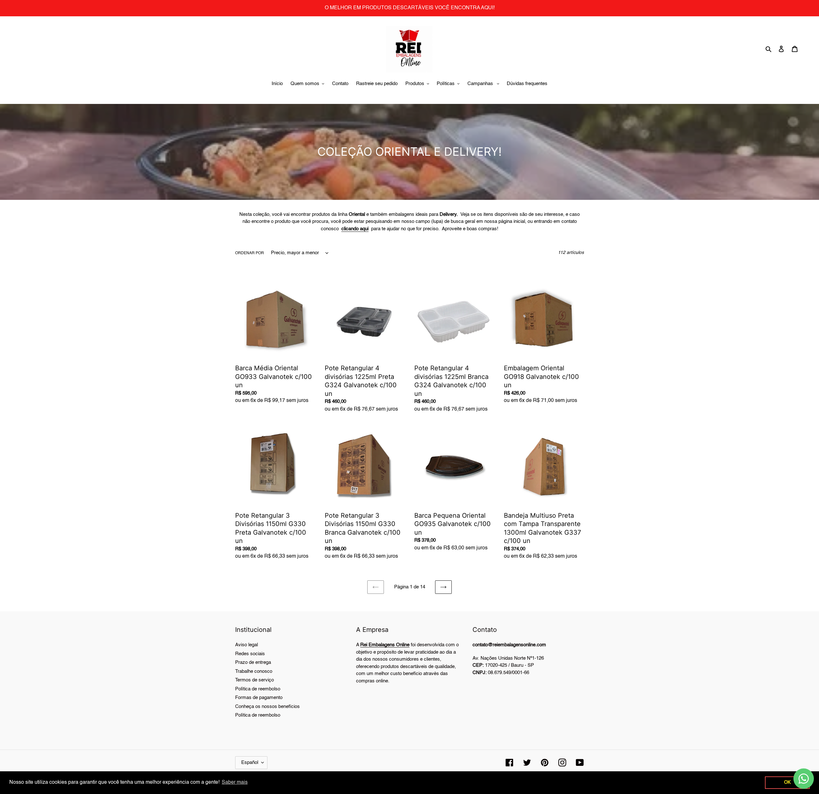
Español (249, 762)
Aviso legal (246, 644)
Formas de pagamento (258, 697)
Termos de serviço (254, 680)
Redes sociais (250, 653)
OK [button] (787, 782)
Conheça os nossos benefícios (267, 706)
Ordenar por (249, 253)
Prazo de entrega (253, 662)
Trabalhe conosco (253, 671)
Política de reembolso (257, 689)
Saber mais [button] (235, 782)
